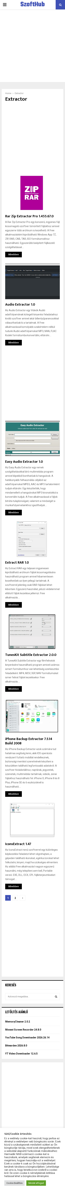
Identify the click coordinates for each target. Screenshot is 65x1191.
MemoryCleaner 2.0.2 (17, 1021)
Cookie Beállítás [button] (14, 1183)
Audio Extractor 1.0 (20, 304)
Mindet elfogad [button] (36, 1183)
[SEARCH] (56, 996)
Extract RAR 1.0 (17, 563)
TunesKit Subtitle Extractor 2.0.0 (30, 655)
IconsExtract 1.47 (18, 844)
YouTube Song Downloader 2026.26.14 (27, 1037)
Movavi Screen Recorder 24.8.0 (23, 1029)
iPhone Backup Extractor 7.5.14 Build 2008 (28, 741)
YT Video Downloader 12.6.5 (21, 1053)
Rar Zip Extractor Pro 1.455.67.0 (29, 216)
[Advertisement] (32, 45)
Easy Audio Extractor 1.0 (24, 462)
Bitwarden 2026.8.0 (16, 1045)
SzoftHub (32, 4)
